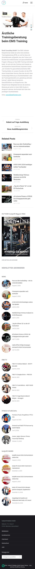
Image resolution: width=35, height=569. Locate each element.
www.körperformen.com (13, 95)
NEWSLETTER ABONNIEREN (13, 268)
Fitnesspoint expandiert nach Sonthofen (22, 156)
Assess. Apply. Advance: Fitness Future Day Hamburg (21, 437)
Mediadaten (5, 531)
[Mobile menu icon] (31, 2)
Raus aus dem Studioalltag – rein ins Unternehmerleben (22, 145)
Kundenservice (6, 535)
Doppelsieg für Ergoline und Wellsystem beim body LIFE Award (21, 499)
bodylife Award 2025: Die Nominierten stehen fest (22, 478)
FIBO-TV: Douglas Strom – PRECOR (22, 374)
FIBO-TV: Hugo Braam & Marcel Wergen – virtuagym (21, 397)
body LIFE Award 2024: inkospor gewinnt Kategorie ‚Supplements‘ (21, 488)
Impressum (5, 539)
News (5, 13)
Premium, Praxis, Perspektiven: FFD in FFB (22, 416)
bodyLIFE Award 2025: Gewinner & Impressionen (21, 467)
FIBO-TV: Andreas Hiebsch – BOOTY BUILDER (22, 365)
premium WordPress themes (17, 567)
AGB (3, 547)
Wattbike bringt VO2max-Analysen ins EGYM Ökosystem (21, 177)
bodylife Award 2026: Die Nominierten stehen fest (22, 456)
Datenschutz (5, 543)
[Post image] (7, 147)
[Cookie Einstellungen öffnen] (3, 567)
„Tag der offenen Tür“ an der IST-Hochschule (22, 187)
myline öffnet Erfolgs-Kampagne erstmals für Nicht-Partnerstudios (21, 346)
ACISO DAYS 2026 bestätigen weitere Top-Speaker (22, 166)
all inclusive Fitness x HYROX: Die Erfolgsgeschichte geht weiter (22, 199)
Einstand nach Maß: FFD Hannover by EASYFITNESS (22, 427)
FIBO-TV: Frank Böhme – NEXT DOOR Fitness (22, 386)
